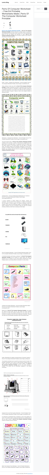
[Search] (45, 9)
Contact (44, 2)
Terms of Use (39, 2)
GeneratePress (30, 473)
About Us (16, 2)
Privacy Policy (32, 2)
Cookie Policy (22, 2)
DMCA (27, 2)
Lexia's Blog (5, 2)
